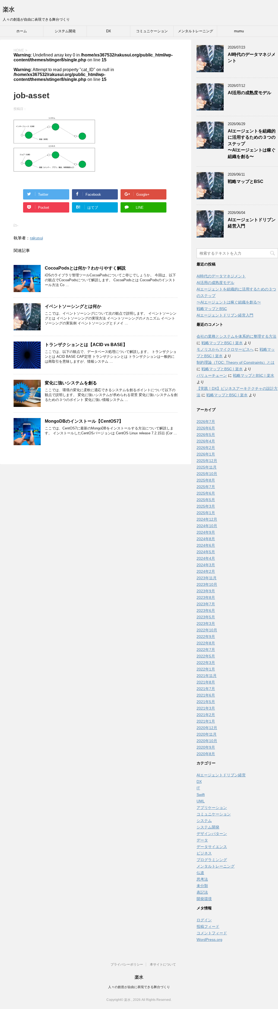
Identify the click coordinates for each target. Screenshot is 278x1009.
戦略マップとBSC (245, 181)
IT (198, 788)
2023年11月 (207, 578)
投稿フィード (208, 926)
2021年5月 (206, 702)
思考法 (202, 879)
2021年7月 (206, 689)
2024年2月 (206, 571)
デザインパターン (212, 833)
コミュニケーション (152, 31)
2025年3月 (206, 506)
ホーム (21, 31)
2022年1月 (206, 669)
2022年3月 (206, 662)
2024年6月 (206, 545)
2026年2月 (206, 447)
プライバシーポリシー (126, 964)
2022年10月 (207, 630)
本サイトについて (163, 964)
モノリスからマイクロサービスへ (225, 349)
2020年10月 (207, 741)
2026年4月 (206, 441)
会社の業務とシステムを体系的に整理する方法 (236, 336)
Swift (201, 794)
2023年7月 (206, 604)
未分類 (202, 886)
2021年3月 (206, 708)
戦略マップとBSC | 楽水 (222, 343)
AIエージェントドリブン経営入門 (225, 315)
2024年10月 (207, 526)
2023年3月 (206, 623)
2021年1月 (206, 721)
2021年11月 (207, 675)
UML (201, 801)
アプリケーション (212, 807)
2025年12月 (207, 460)
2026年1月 (206, 454)
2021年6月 (206, 695)
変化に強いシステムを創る (71, 383)
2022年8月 (206, 643)
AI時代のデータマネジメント (221, 276)
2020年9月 (206, 747)
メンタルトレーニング (195, 31)
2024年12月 (207, 519)
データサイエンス (212, 846)
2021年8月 (206, 682)
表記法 (202, 892)
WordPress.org (209, 939)
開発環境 (204, 899)
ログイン (204, 920)
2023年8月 (206, 597)
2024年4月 (206, 558)
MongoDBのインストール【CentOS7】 (84, 421)
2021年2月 (206, 715)
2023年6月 (206, 610)
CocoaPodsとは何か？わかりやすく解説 (85, 268)
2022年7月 (206, 649)
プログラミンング (212, 860)
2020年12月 (207, 728)
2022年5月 (206, 656)
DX (108, 31)
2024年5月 (206, 552)
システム (204, 820)
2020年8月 (206, 754)
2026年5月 (206, 434)
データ (202, 840)
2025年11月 (207, 467)
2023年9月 (206, 591)
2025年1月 (206, 513)
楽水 (9, 9)
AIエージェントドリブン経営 (221, 775)
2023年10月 (207, 584)
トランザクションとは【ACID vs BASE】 (86, 344)
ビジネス (204, 853)
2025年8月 (206, 480)
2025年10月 (207, 474)
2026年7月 (206, 421)
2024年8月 (206, 539)
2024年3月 (206, 565)
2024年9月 (206, 532)
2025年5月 (206, 500)
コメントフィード (212, 933)
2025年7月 (206, 487)
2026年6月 (206, 428)
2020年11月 (207, 734)
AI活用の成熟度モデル (249, 92)
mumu (239, 31)
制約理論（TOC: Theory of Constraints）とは (235, 362)
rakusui (36, 238)
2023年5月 (206, 617)
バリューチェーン (212, 375)
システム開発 (65, 31)
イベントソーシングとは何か (73, 306)
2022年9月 (206, 636)
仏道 (200, 873)
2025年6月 (206, 493)
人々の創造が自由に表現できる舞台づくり (139, 987)
